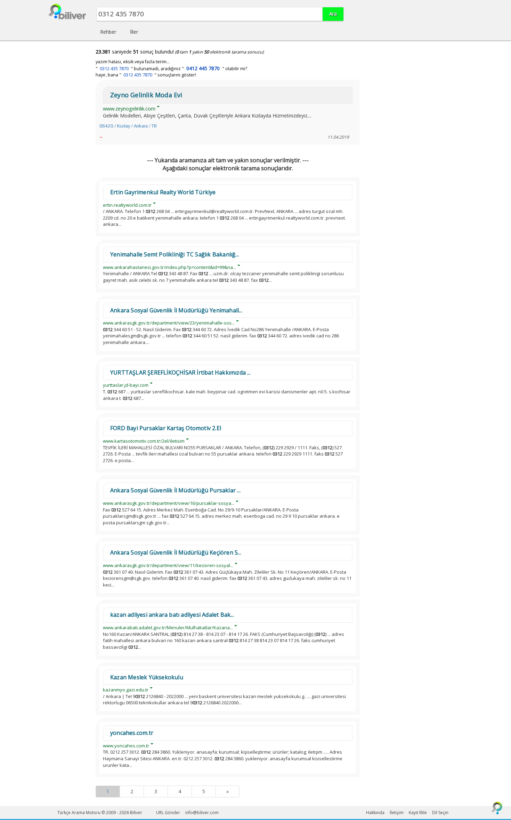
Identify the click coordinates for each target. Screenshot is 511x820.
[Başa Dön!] (497, 808)
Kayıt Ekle (418, 812)
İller (134, 31)
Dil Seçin (440, 812)
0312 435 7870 (114, 69)
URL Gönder (168, 812)
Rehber (108, 31)
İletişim (397, 812)
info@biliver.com (202, 812)
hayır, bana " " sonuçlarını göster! (146, 75)
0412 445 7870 (203, 68)
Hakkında (375, 812)
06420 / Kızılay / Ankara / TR (128, 126)
